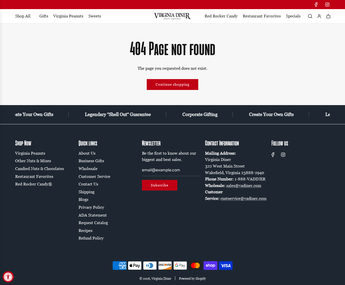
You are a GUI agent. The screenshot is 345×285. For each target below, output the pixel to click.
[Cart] (328, 16)
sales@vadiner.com (243, 185)
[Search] (310, 16)
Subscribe (159, 185)
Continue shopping (172, 84)
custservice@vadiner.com (243, 198)
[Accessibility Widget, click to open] (8, 276)
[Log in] (319, 16)
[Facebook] (316, 4)
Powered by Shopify (192, 278)
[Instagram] (327, 4)
